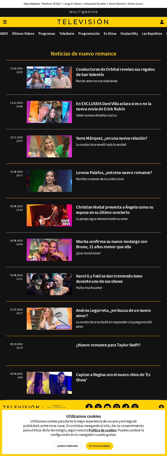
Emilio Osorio (135, 3)
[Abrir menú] (5, 22)
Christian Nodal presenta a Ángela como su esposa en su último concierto (115, 209)
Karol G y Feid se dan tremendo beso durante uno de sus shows (109, 278)
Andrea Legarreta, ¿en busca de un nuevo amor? (113, 312)
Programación (89, 33)
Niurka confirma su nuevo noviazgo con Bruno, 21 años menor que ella (111, 243)
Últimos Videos (23, 33)
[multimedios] (83, 12)
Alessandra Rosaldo (95, 3)
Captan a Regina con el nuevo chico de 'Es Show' (113, 377)
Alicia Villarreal (117, 3)
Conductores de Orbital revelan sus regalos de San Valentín (115, 71)
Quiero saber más (67, 445)
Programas (46, 33)
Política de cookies (102, 430)
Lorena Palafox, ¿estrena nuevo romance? (114, 172)
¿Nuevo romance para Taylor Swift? (108, 345)
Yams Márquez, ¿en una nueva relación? (111, 138)
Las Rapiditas (152, 33)
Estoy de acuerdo (99, 445)
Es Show (110, 33)
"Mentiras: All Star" (51, 3)
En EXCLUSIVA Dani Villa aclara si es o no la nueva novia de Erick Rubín (113, 106)
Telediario (66, 33)
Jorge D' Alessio (72, 3)
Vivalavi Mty (129, 33)
